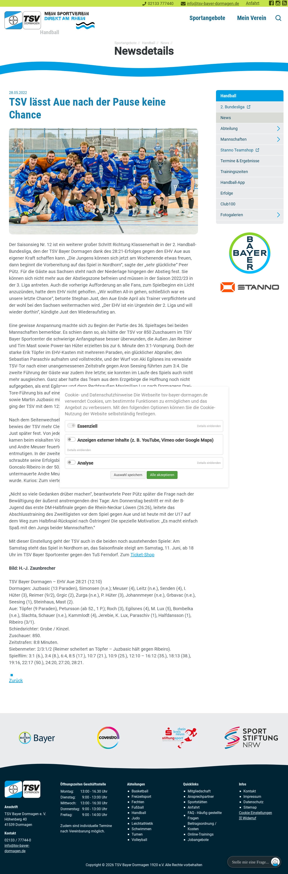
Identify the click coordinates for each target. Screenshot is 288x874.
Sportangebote (207, 18)
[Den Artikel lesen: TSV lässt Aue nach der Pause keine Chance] (103, 181)
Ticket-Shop (142, 554)
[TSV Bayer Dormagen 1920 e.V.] (49, 20)
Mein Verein (251, 18)
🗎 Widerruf (247, 818)
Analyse (85, 463)
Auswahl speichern (128, 475)
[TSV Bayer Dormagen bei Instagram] (278, 4)
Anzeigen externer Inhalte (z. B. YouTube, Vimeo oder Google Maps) (145, 440)
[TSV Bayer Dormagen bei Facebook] (271, 4)
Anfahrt (252, 3)
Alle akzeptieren (162, 475)
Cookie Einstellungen (255, 813)
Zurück (16, 680)
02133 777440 (160, 3)
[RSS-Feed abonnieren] (284, 4)
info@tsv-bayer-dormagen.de (213, 3)
